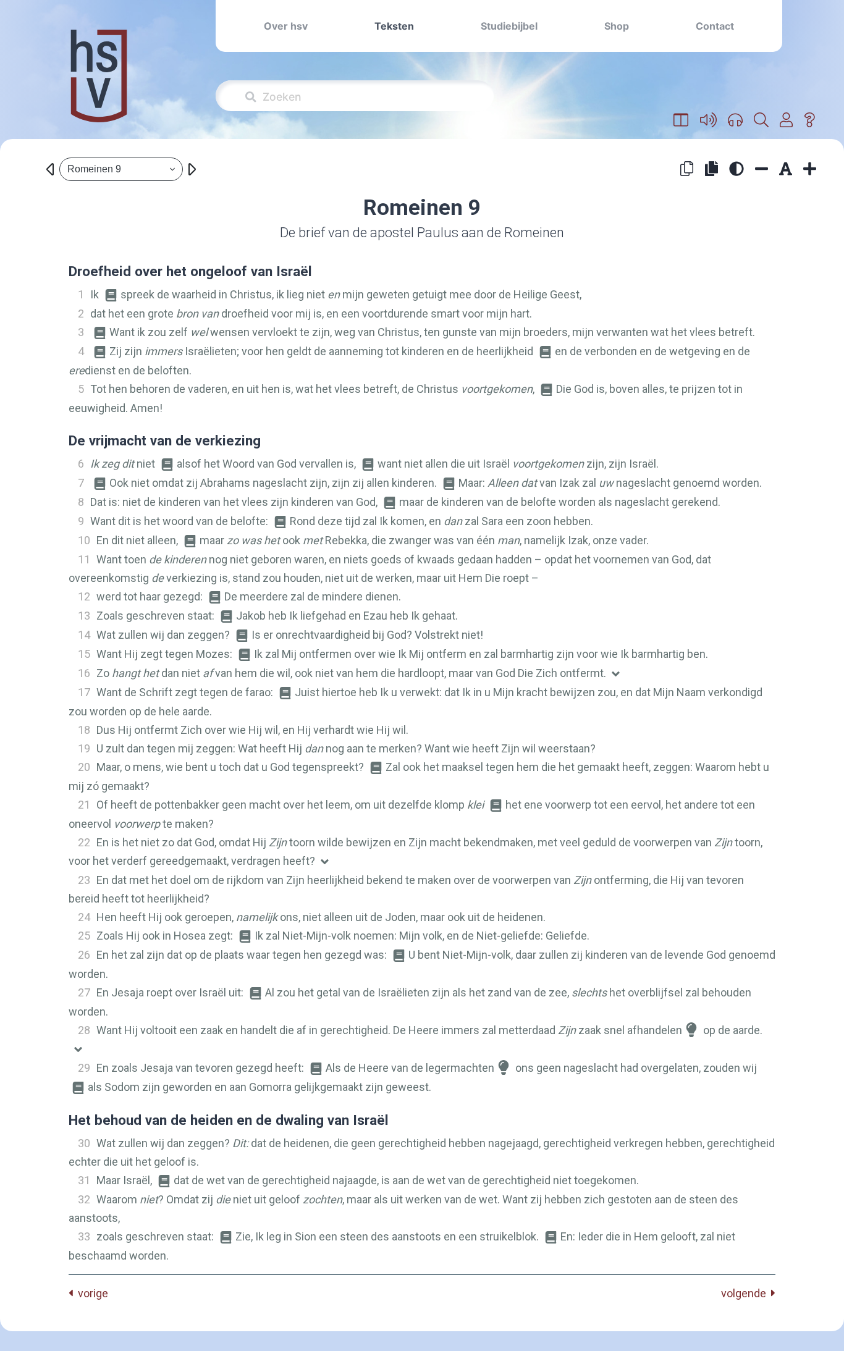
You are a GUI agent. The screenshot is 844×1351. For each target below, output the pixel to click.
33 (84, 1236)
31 (84, 1180)
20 (84, 766)
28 (84, 1030)
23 (84, 879)
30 (84, 1143)
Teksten (394, 26)
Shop (616, 26)
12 (84, 596)
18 (84, 729)
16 (84, 673)
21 (84, 804)
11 (84, 559)
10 (84, 540)
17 (84, 692)
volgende (746, 1293)
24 (84, 917)
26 (84, 954)
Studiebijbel (509, 26)
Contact (715, 26)
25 (84, 935)
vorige (90, 1293)
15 (84, 653)
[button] (681, 120)
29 (84, 1067)
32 (84, 1199)
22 (84, 842)
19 (84, 748)
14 (84, 634)
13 (84, 615)
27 (84, 992)
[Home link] (99, 84)
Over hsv (286, 26)
